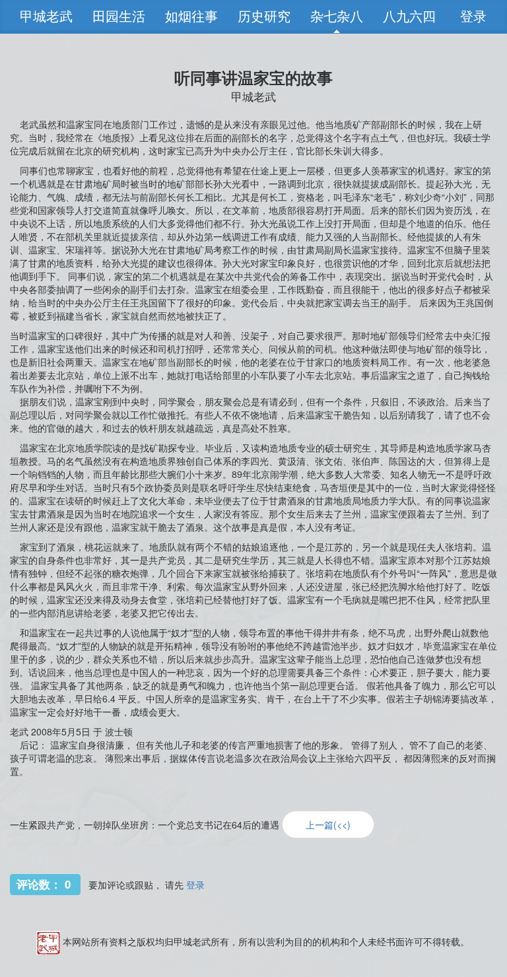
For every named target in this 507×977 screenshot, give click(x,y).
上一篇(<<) (328, 824)
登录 (473, 16)
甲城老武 (46, 16)
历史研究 (264, 16)
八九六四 (409, 16)
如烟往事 (191, 16)
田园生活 (118, 16)
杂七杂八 (336, 16)
